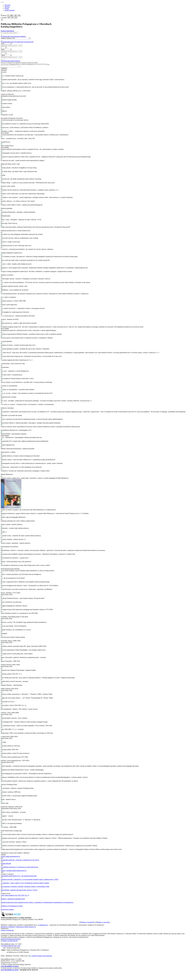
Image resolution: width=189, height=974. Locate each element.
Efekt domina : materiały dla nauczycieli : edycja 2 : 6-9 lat (19, 890)
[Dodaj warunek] (1, 59)
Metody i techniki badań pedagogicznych (13, 870)
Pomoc (7, 8)
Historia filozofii (6, 863)
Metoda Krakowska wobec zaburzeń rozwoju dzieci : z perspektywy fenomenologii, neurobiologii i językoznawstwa (37, 902)
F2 (16, 17)
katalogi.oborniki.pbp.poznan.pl (11, 939)
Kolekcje (23, 36)
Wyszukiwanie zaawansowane (10, 36)
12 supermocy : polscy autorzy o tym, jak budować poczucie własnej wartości (25, 883)
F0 (9, 17)
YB (15, 15)
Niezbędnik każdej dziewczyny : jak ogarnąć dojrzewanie (19, 876)
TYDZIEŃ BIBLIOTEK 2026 (10, 946)
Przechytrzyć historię (7, 909)
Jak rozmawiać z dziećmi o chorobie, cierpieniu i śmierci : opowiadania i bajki (25, 886)
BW (12, 15)
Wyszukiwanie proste (7, 42)
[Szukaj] (1, 40)
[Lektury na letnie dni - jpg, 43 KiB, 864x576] (9, 940)
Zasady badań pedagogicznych (10, 856)
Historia (7, 7)
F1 (12, 17)
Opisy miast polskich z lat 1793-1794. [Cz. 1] (15, 895)
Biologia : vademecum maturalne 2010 (13, 899)
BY (19, 15)
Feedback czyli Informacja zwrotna (12, 906)
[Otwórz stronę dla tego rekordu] (94, 74)
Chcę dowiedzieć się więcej (10, 966)
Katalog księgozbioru (7, 31)
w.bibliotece (42, 925)
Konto (10, 10)
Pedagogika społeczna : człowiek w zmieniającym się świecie (20, 860)
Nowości (7, 5)
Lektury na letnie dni (7, 930)
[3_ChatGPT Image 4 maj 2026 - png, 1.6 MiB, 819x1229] (40, 956)
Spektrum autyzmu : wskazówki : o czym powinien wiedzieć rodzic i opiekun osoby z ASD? (29, 879)
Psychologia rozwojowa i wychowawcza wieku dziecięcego (19, 867)
